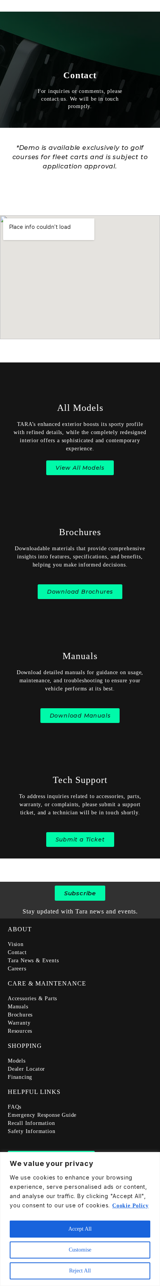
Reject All (80, 1271)
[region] (80, 1219)
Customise (80, 1250)
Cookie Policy (130, 1206)
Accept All (80, 1229)
